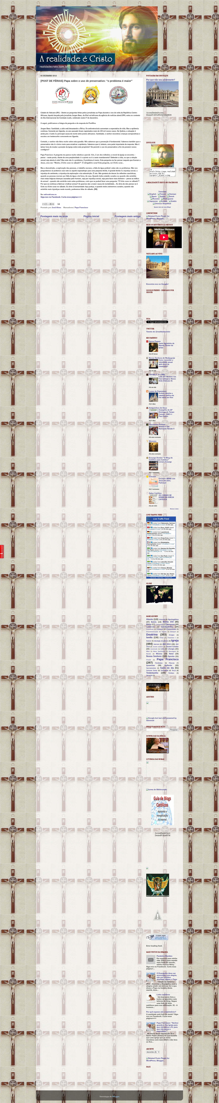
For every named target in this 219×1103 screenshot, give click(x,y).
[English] (152, 194)
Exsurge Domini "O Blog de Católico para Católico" (161, 459)
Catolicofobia (167, 627)
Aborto (149, 619)
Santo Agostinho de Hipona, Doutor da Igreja (166, 345)
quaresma (150, 665)
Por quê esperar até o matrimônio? (161, 1012)
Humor (148, 641)
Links (163, 649)
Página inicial (91, 216)
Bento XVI (168, 622)
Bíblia (148, 624)
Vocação (149, 675)
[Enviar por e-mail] (43, 204)
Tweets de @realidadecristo (158, 332)
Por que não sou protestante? (160, 80)
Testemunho (152, 673)
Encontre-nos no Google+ (157, 284)
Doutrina (152, 634)
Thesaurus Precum (157, 424)
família (149, 637)
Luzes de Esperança (157, 391)
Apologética (173, 619)
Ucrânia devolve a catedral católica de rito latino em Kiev (166, 395)
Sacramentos (151, 668)
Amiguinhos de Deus (158, 408)
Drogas (171, 635)
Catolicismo (150, 627)
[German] (172, 194)
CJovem (152, 477)
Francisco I (172, 637)
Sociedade (164, 670)
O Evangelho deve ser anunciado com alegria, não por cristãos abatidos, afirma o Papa (167, 976)
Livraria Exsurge (165, 462)
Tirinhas (171, 673)
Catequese (170, 624)
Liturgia (171, 649)
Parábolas (159, 663)
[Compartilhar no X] (48, 204)
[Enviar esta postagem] (58, 204)
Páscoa (171, 663)
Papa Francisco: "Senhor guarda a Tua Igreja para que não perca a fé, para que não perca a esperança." (167, 1027)
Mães (148, 651)
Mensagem (172, 651)
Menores (152, 441)
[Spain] (154, 196)
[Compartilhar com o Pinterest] (53, 204)
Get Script (153, 577)
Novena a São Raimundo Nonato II (166, 428)
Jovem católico (158, 646)
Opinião (171, 656)
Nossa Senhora (153, 656)
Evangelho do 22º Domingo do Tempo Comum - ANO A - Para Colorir (166, 413)
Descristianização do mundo (156, 631)
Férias (162, 637)
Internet (156, 644)
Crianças (160, 629)
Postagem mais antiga (128, 216)
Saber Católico (155, 493)
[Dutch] (171, 196)
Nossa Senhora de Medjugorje (162, 358)
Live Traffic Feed (161, 519)
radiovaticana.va (50, 194)
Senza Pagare (155, 341)
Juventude (153, 649)
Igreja (175, 640)
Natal (171, 654)
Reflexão (168, 665)
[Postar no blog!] (46, 204)
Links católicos (163, 995)
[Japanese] (153, 201)
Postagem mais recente (54, 216)
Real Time (160, 577)
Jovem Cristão (172, 647)
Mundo (148, 654)
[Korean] (163, 201)
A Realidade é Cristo (158, 524)
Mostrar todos (174, 509)
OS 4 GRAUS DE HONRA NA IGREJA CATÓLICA (166, 497)
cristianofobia (171, 629)
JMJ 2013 (166, 644)
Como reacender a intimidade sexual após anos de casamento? (166, 363)
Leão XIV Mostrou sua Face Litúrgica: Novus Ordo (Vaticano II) (167, 379)
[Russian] (156, 199)
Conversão (149, 629)
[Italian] (162, 196)
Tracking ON (168, 577)
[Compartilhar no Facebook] (50, 204)
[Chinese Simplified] (162, 204)
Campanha (159, 624)
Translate (162, 192)
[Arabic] (173, 201)
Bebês (154, 622)
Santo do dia (167, 668)
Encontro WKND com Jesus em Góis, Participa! (167, 481)
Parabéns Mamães (164, 956)
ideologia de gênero (161, 641)
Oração (148, 660)
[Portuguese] (167, 199)
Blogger (115, 1097)
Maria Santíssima (159, 651)
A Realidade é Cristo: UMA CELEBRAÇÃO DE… (159, 550)
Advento (162, 619)
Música (159, 654)
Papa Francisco (81, 207)
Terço (174, 670)
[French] (162, 194)
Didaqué (173, 631)
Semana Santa (151, 670)
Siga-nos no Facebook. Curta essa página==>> (61, 197)
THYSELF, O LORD (157, 375)
